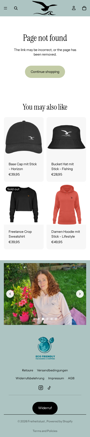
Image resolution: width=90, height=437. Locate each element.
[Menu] (5, 8)
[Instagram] (40, 387)
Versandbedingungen (52, 370)
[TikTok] (49, 387)
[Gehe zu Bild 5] (51, 319)
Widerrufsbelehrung (30, 378)
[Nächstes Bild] (80, 294)
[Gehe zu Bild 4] (47, 319)
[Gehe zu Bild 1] (34, 319)
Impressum (56, 378)
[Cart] (84, 8)
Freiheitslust (36, 421)
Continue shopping (45, 72)
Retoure (27, 370)
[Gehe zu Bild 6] (56, 319)
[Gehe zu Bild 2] (38, 319)
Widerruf (45, 408)
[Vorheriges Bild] (10, 294)
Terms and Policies (45, 431)
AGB (71, 378)
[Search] (16, 8)
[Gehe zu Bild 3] (43, 319)
